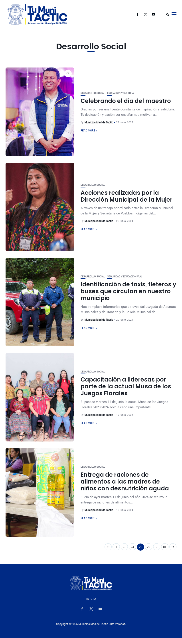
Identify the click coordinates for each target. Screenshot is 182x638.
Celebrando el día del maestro (126, 101)
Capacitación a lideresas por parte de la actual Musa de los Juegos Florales (126, 386)
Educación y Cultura (120, 93)
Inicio (91, 598)
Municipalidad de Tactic (99, 122)
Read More (88, 130)
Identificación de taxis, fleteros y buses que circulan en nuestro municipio (128, 291)
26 (148, 547)
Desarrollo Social (93, 93)
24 (132, 547)
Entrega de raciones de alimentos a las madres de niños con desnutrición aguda (125, 481)
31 (164, 547)
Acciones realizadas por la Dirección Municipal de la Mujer (126, 196)
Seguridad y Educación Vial (124, 276)
